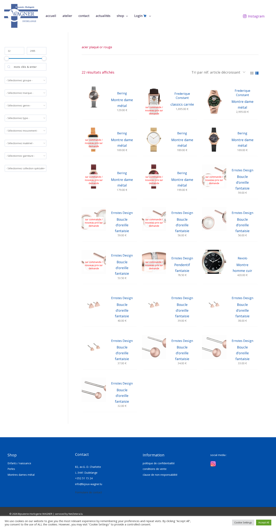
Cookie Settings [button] (243, 522)
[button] (126, 15)
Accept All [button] (263, 522)
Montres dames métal (21, 474)
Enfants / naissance (19, 463)
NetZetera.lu (76, 513)
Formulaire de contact (88, 492)
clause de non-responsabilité (160, 474)
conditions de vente (155, 469)
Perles (11, 469)
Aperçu (94, 115)
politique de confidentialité (159, 463)
